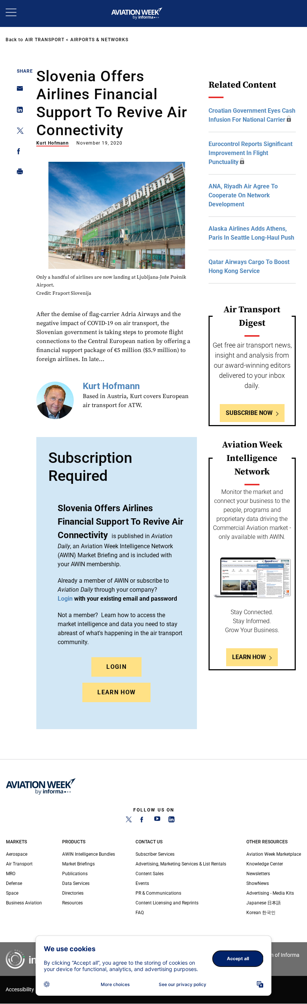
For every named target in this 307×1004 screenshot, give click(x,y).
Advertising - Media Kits (270, 893)
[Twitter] (129, 820)
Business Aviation (24, 903)
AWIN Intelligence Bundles (88, 854)
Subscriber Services (155, 854)
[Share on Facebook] (18, 152)
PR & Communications (158, 893)
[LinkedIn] (171, 820)
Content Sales (150, 873)
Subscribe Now (249, 412)
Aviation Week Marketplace (273, 854)
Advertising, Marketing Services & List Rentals (181, 864)
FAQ (140, 912)
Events (142, 883)
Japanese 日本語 (263, 903)
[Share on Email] (18, 90)
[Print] (18, 173)
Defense (14, 883)
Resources (72, 903)
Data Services (75, 883)
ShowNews (257, 883)
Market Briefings (78, 864)
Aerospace (16, 854)
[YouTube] (157, 820)
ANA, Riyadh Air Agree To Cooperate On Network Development (243, 195)
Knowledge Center (264, 864)
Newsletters (258, 873)
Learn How (116, 692)
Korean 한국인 (261, 912)
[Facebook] (143, 820)
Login (116, 666)
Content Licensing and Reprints (167, 903)
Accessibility (20, 989)
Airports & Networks (99, 39)
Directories (72, 893)
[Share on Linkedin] (18, 111)
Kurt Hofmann (52, 143)
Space (12, 893)
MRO (10, 873)
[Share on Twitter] (18, 132)
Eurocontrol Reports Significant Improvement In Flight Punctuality (250, 153)
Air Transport (44, 39)
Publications (75, 873)
